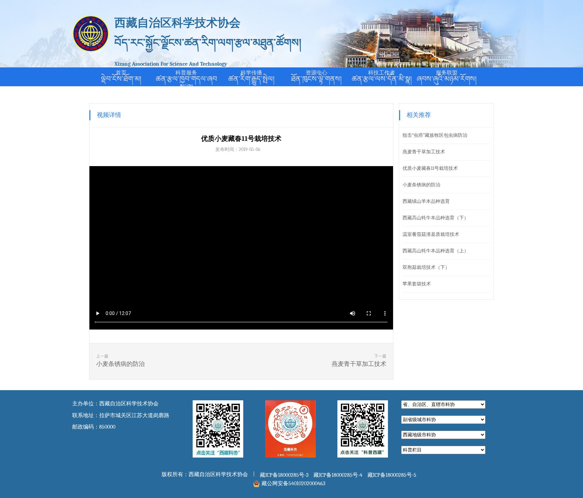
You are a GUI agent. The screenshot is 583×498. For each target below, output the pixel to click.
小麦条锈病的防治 (421, 185)
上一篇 (120, 361)
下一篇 (359, 361)
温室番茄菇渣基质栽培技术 (430, 234)
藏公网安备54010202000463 (293, 483)
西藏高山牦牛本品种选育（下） (435, 218)
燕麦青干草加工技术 (423, 152)
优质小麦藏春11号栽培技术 (430, 168)
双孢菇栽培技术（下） (426, 267)
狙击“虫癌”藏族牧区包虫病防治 (434, 135)
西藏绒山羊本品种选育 (426, 201)
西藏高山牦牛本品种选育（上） (435, 251)
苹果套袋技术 (416, 284)
